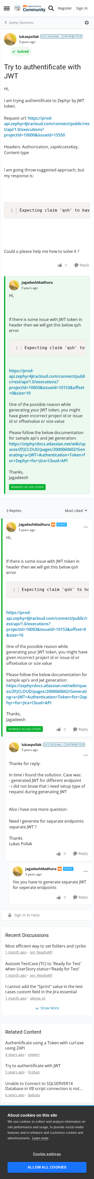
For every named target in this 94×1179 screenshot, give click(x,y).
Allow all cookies (47, 1167)
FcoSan (34, 1072)
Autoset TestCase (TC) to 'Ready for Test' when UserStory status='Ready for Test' (43, 966)
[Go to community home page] (30, 8)
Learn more (40, 1138)
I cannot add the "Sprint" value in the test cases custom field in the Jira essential (44, 989)
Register (65, 8)
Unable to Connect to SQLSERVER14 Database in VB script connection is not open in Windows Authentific (42, 1086)
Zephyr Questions (21, 22)
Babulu (34, 1095)
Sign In (82, 8)
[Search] (51, 8)
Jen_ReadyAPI (41, 952)
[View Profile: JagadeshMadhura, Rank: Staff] (11, 527)
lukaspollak (29, 36)
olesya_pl (37, 998)
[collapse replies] (47, 520)
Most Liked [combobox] (76, 510)
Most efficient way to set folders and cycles (45, 946)
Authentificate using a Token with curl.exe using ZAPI (44, 1045)
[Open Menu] (86, 22)
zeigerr (34, 1054)
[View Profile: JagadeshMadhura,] (14, 285)
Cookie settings (47, 1154)
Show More (49, 1008)
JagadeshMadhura (37, 282)
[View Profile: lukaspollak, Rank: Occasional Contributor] (10, 39)
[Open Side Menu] (6, 8)
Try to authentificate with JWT (33, 1065)
